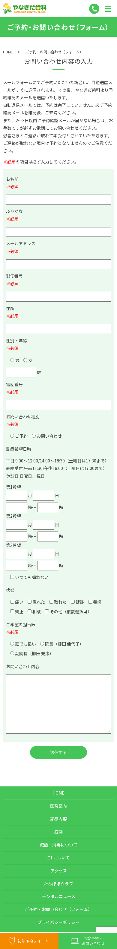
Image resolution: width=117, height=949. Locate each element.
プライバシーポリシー (59, 922)
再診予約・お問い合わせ (93, 940)
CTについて (58, 858)
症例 (58, 832)
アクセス (58, 871)
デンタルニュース (58, 896)
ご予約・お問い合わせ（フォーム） (58, 909)
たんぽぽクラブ (58, 884)
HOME (8, 51)
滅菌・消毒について (58, 845)
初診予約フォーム (33, 940)
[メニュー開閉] (108, 9)
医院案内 (58, 806)
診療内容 (58, 819)
